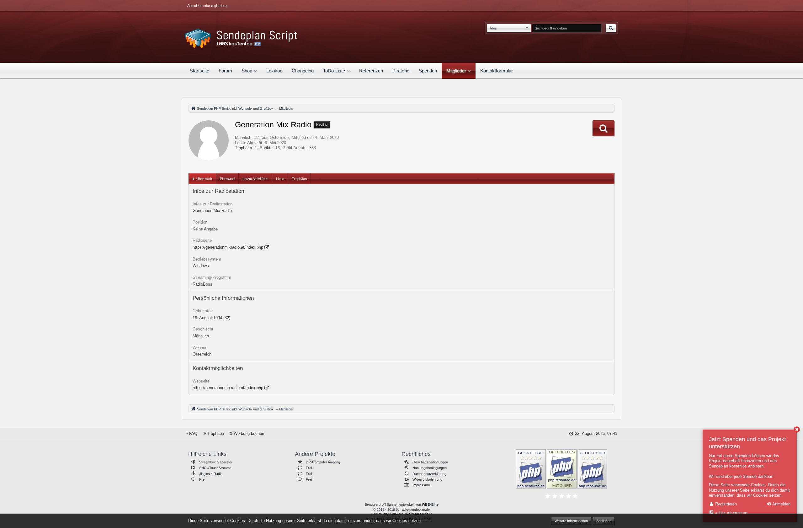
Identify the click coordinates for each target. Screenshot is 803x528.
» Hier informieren (730, 512)
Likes (280, 179)
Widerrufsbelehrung (427, 479)
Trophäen (243, 147)
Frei (202, 479)
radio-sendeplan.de (415, 509)
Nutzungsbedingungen (429, 468)
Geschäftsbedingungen (430, 462)
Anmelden (780, 504)
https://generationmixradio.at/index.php (228, 247)
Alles (493, 28)
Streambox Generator (215, 462)
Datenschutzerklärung (429, 474)
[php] (531, 468)
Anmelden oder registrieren (207, 6)
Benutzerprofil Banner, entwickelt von (402, 504)
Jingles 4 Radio (210, 474)
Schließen (603, 521)
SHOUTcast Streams (215, 468)
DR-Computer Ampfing (323, 462)
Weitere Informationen (571, 521)
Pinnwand (227, 179)
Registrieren (725, 504)
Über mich (204, 179)
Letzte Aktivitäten (255, 179)
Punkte (266, 147)
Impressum (421, 485)
